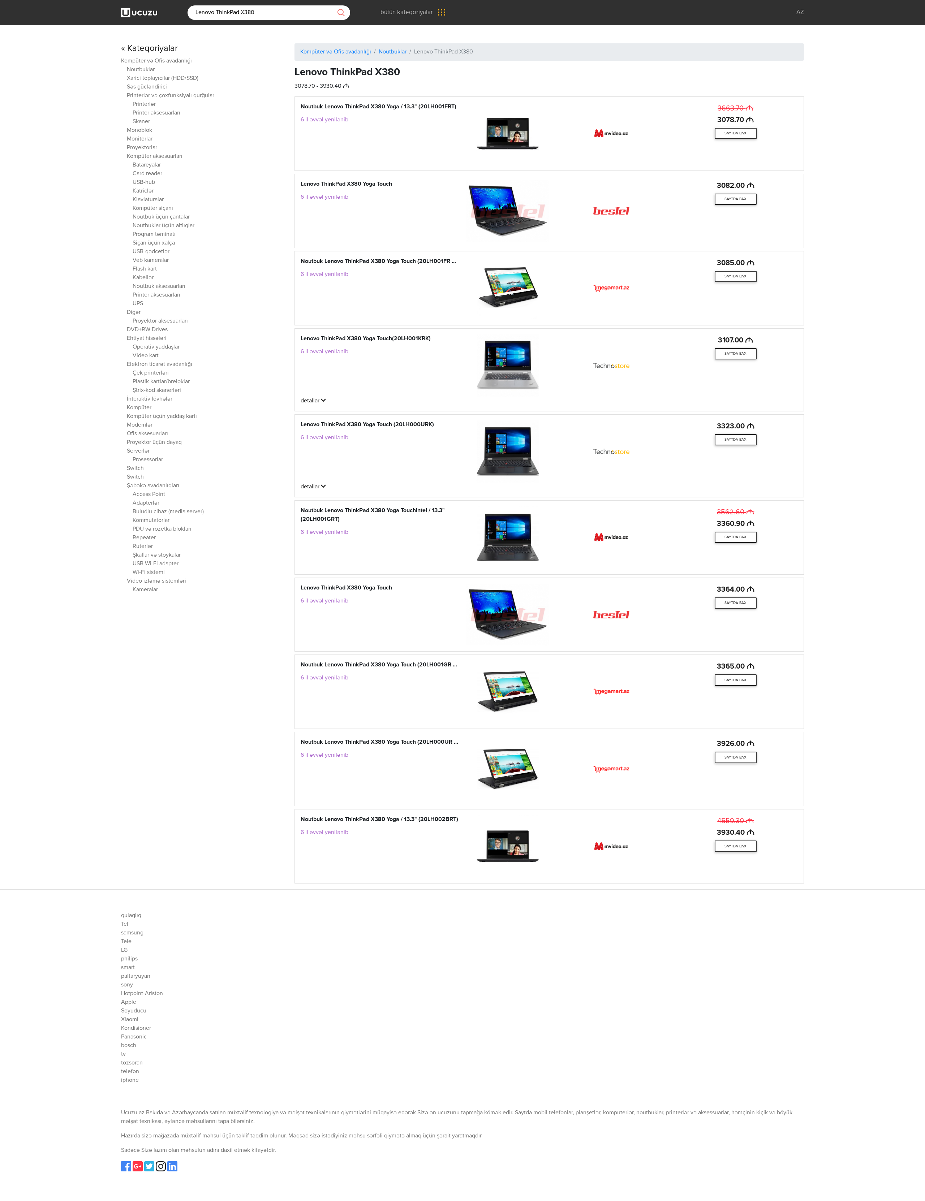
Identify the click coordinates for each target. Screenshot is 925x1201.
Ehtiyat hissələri (147, 338)
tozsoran (132, 1063)
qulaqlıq (131, 916)
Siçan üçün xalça (154, 243)
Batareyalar (147, 165)
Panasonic (134, 1037)
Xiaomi (129, 1020)
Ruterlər (143, 546)
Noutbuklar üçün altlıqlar (163, 226)
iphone (130, 1080)
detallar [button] (311, 401)
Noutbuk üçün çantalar (161, 217)
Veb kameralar (151, 260)
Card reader (147, 174)
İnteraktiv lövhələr (149, 399)
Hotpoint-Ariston (142, 994)
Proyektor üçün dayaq (154, 442)
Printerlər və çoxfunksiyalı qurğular (170, 96)
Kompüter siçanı (153, 208)
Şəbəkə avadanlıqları (153, 486)
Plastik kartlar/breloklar (161, 382)
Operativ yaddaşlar (156, 347)
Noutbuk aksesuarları (159, 286)
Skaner (141, 122)
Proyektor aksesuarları (160, 321)
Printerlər (144, 104)
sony (127, 985)
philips (129, 959)
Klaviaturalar (148, 200)
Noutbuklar (141, 70)
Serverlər (138, 451)
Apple (128, 1002)
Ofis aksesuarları (147, 434)
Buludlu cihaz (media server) (168, 512)
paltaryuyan (135, 976)
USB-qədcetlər (151, 252)
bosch (128, 1046)
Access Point (149, 494)
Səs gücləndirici (147, 87)
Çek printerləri (151, 373)
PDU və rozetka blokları (162, 529)
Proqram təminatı (154, 234)
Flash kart (145, 269)
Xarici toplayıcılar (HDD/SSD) (162, 78)
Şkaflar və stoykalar (157, 555)
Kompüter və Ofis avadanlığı (156, 61)
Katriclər (143, 191)
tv (123, 1054)
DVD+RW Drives (147, 330)
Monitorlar (139, 139)
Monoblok (139, 130)
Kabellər (143, 278)
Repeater (144, 538)
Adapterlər (146, 503)
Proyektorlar (142, 148)
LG (124, 950)
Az (800, 12)
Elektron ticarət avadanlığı (159, 364)
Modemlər (139, 425)
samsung (132, 933)
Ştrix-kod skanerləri (157, 390)
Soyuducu (133, 1011)
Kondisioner (136, 1028)
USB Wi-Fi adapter (155, 564)
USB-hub (144, 182)
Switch (135, 468)
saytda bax (735, 133)
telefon (130, 1072)
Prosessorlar (148, 460)
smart (128, 968)
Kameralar (145, 590)
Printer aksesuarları (156, 113)
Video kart (146, 356)
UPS (138, 304)
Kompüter (139, 408)
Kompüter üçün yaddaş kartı (162, 416)
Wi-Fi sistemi (149, 572)
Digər (134, 312)
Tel (124, 924)
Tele (126, 942)
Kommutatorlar (151, 520)
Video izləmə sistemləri (156, 581)
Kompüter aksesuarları (154, 156)
